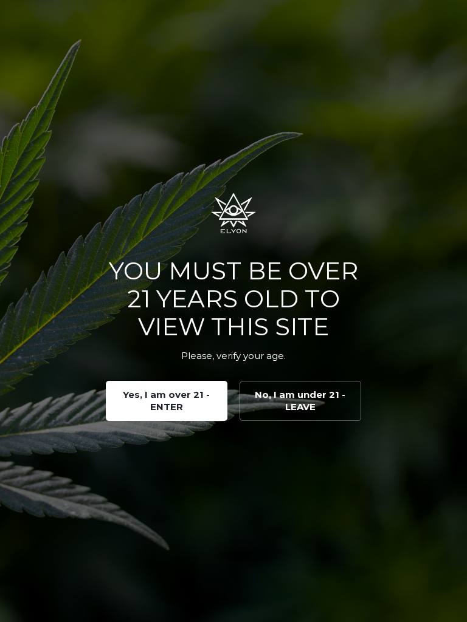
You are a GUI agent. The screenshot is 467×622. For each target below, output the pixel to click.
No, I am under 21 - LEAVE (300, 400)
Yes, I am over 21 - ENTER (166, 400)
